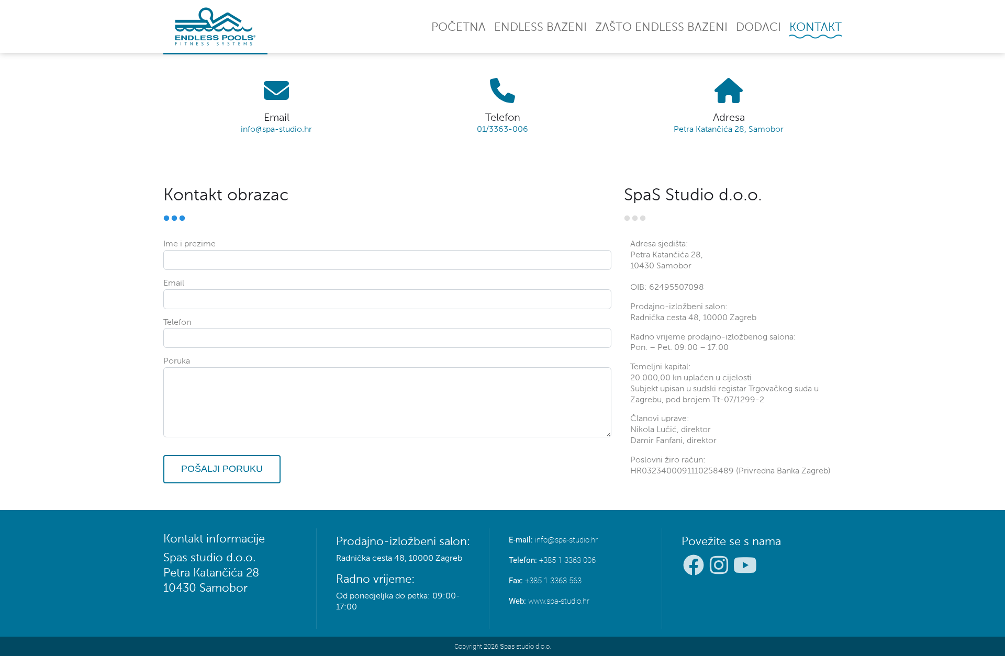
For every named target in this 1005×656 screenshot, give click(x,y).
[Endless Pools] (215, 26)
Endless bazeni (540, 27)
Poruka (176, 361)
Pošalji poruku (222, 468)
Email (173, 283)
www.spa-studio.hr (558, 601)
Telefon (177, 323)
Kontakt (815, 27)
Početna (458, 27)
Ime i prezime (189, 244)
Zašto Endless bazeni (661, 27)
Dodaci (758, 27)
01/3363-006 (502, 130)
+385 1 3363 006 (567, 560)
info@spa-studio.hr (276, 130)
